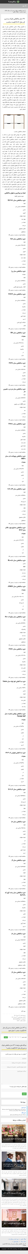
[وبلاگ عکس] (14, 1)
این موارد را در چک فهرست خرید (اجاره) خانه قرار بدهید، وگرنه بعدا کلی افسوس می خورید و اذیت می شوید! (14, 1165)
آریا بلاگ (23, 1113)
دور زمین (23, 1107)
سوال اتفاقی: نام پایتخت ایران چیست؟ (18, 1086)
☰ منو (24, 6)
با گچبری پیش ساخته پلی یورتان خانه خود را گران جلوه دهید (14, 1194)
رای (6, 1037)
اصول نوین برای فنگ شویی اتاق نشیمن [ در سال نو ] (14, 1224)
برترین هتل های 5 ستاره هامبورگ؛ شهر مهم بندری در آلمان (14, 1139)
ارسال (24, 1094)
